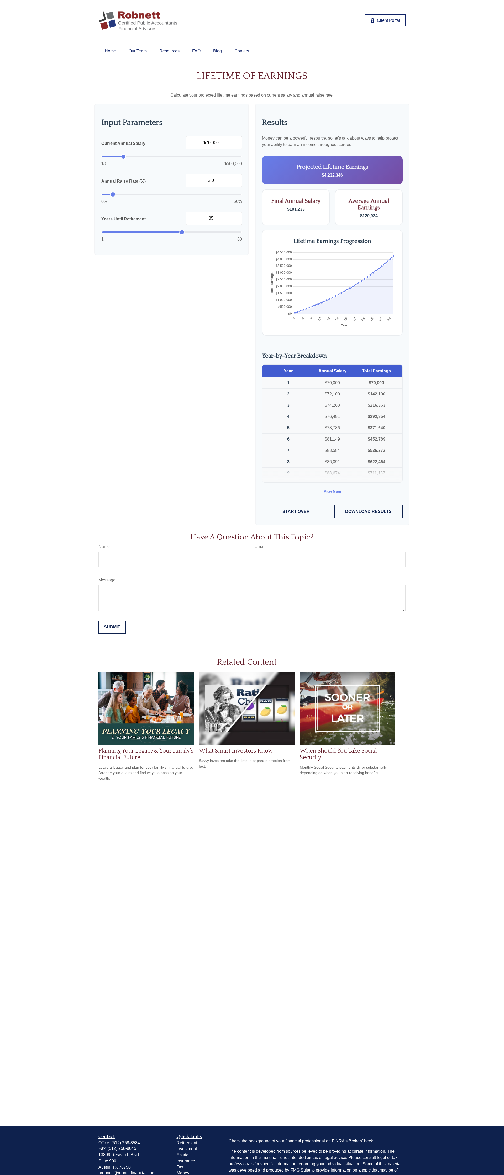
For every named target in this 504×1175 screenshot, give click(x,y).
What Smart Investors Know (236, 751)
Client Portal (388, 20)
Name (104, 546)
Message (107, 580)
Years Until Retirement (123, 219)
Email (260, 546)
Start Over (296, 511)
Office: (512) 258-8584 (119, 1143)
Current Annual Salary (123, 143)
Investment (187, 1149)
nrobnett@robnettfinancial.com (126, 1173)
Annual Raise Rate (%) (123, 181)
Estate (182, 1155)
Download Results (368, 511)
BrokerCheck (361, 1141)
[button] (110, 51)
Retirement (187, 1143)
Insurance (186, 1161)
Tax (180, 1167)
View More (332, 492)
